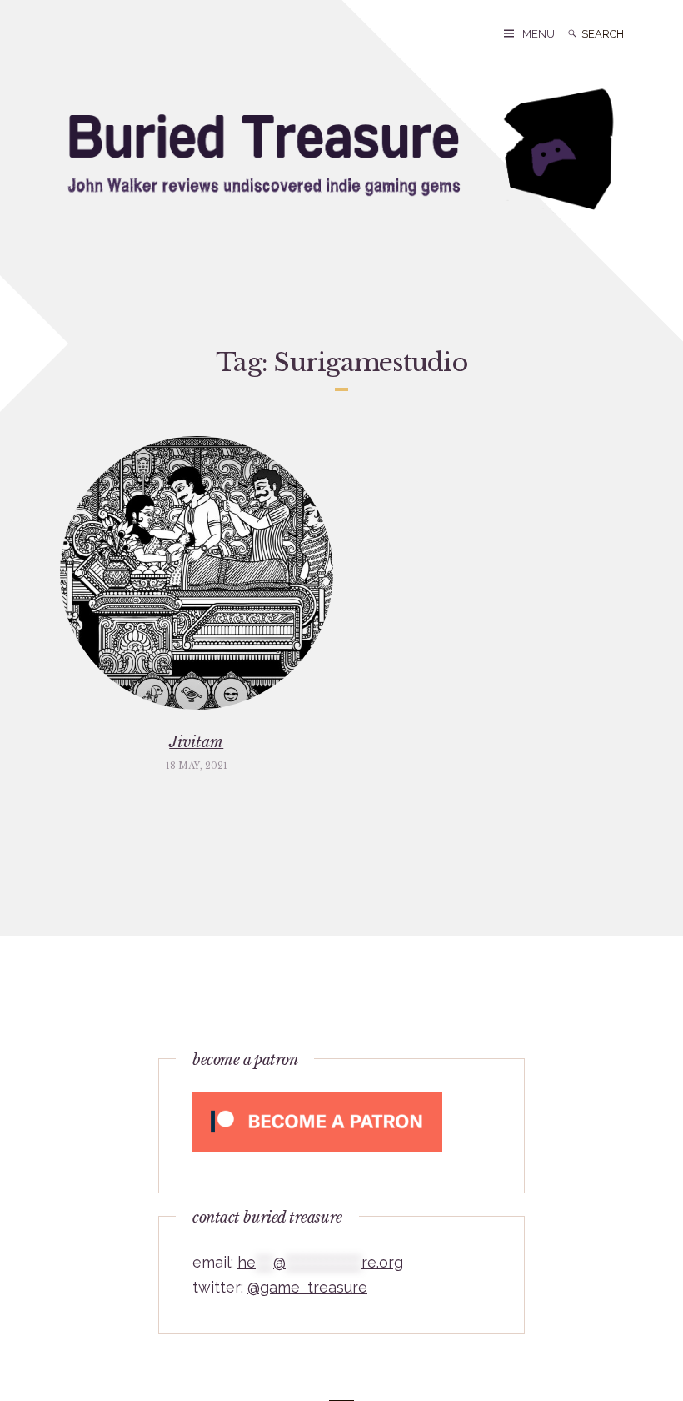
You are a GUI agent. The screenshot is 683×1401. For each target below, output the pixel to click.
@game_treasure (307, 1287)
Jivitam (196, 742)
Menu (538, 34)
